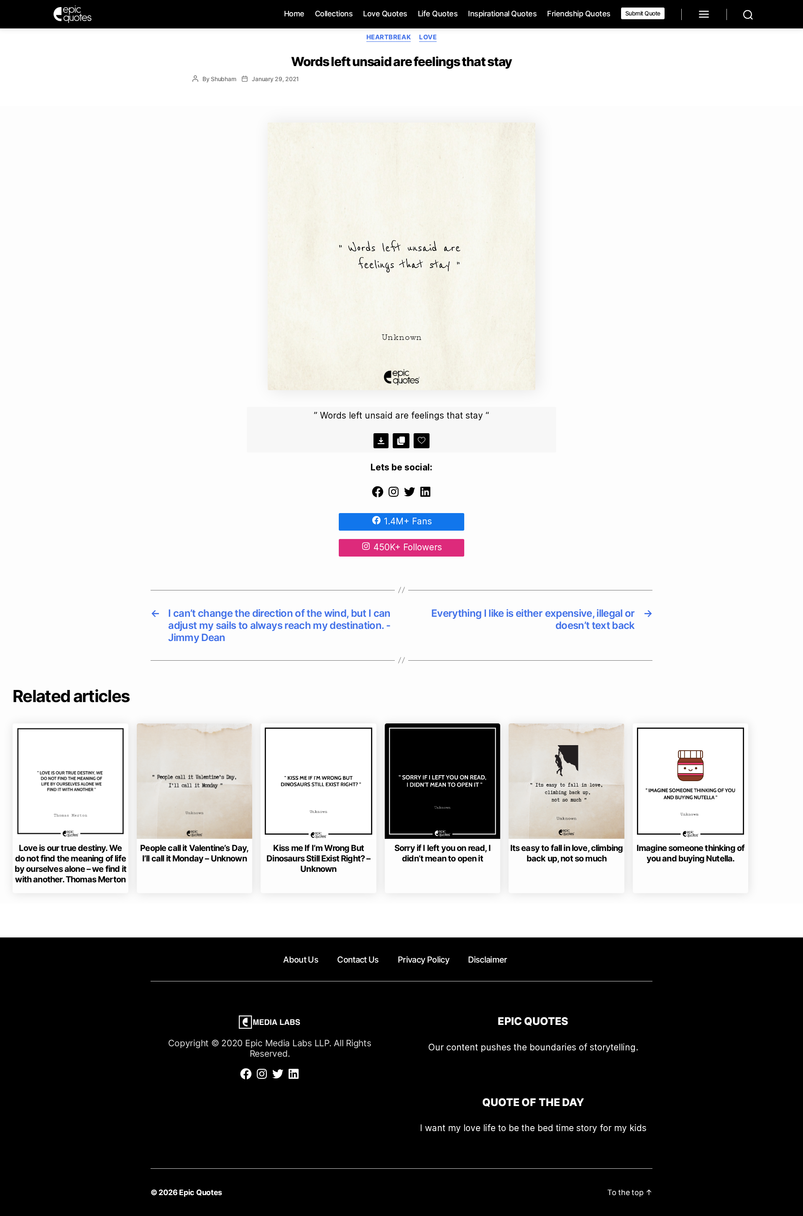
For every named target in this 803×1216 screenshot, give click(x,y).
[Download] (381, 440)
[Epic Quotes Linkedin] (425, 495)
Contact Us (357, 960)
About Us (300, 960)
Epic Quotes (200, 1192)
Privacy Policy (423, 960)
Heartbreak (388, 37)
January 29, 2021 (275, 78)
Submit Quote (642, 13)
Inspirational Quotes (502, 13)
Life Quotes (438, 13)
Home (294, 13)
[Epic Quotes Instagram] (393, 495)
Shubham (223, 78)
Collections (334, 13)
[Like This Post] (422, 440)
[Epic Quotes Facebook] (377, 495)
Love (428, 37)
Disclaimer (487, 960)
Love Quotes (385, 13)
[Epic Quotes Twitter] (409, 495)
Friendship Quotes (579, 13)
